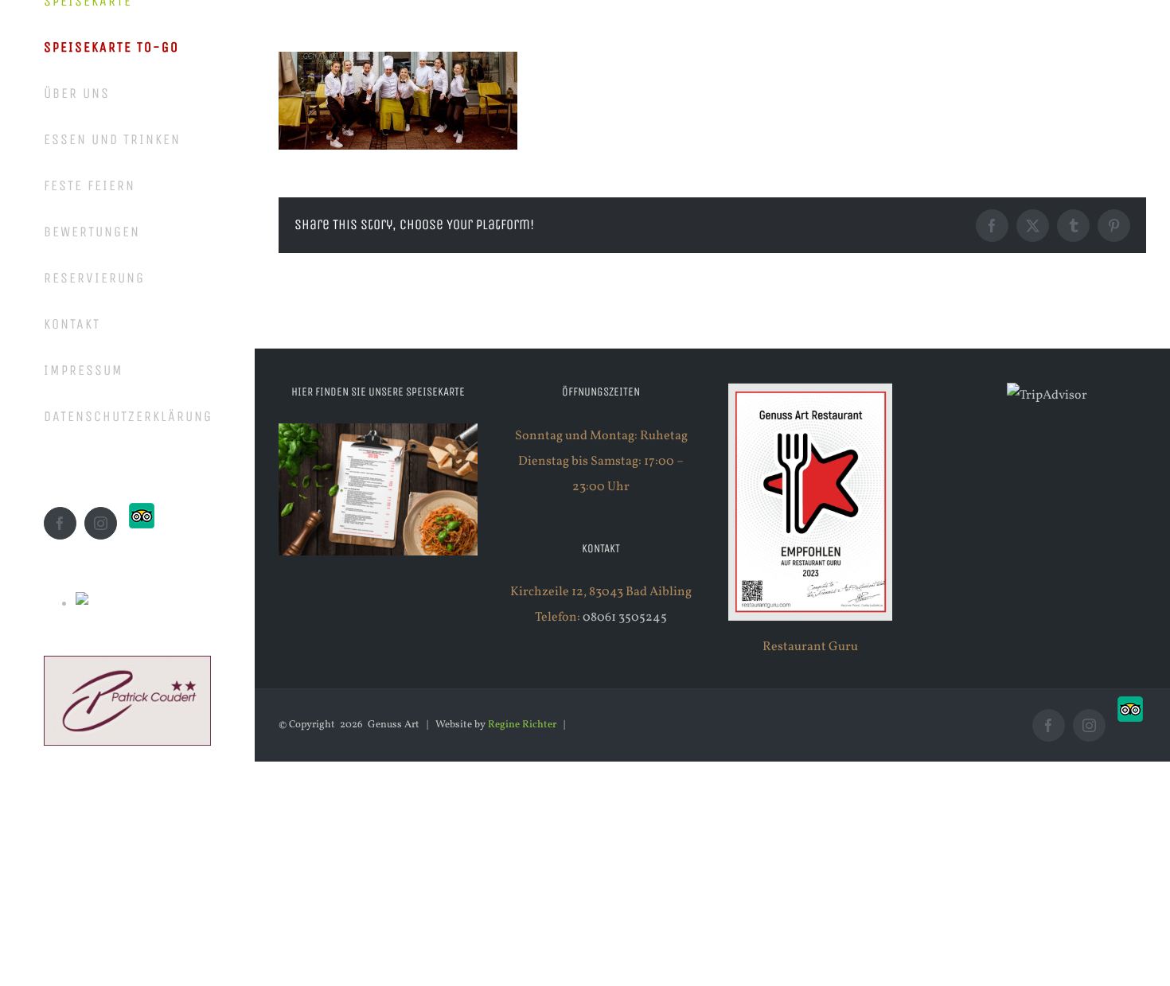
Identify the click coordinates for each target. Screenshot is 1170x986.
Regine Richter (522, 725)
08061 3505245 (625, 617)
